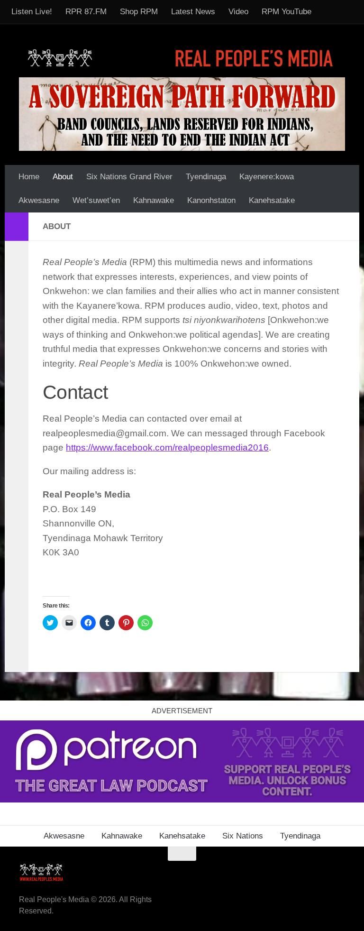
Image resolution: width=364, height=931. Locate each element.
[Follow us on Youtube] (321, 872)
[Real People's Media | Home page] (182, 58)
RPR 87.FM (86, 11)
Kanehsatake (272, 200)
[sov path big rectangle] (182, 114)
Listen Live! (31, 11)
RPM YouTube (286, 11)
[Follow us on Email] (270, 872)
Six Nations (242, 835)
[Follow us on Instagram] (338, 872)
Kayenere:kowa (266, 176)
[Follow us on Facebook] (253, 872)
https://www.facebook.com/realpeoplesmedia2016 (167, 447)
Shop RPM (139, 11)
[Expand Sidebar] (16, 226)
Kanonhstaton (211, 200)
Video (238, 11)
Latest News (193, 11)
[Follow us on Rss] (287, 872)
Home (28, 176)
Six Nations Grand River (129, 176)
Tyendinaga (206, 176)
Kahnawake (153, 200)
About (63, 176)
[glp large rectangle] (182, 800)
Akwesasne (38, 200)
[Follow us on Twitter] (304, 872)
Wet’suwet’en (96, 200)
